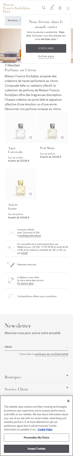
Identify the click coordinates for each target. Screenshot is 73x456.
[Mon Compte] (52, 8)
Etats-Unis (46, 48)
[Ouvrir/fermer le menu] (67, 8)
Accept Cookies (37, 448)
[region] (36, 426)
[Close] (68, 401)
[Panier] (60, 8)
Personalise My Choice (36, 437)
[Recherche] (44, 8)
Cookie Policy (45, 429)
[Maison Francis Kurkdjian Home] (16, 8)
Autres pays (46, 56)
